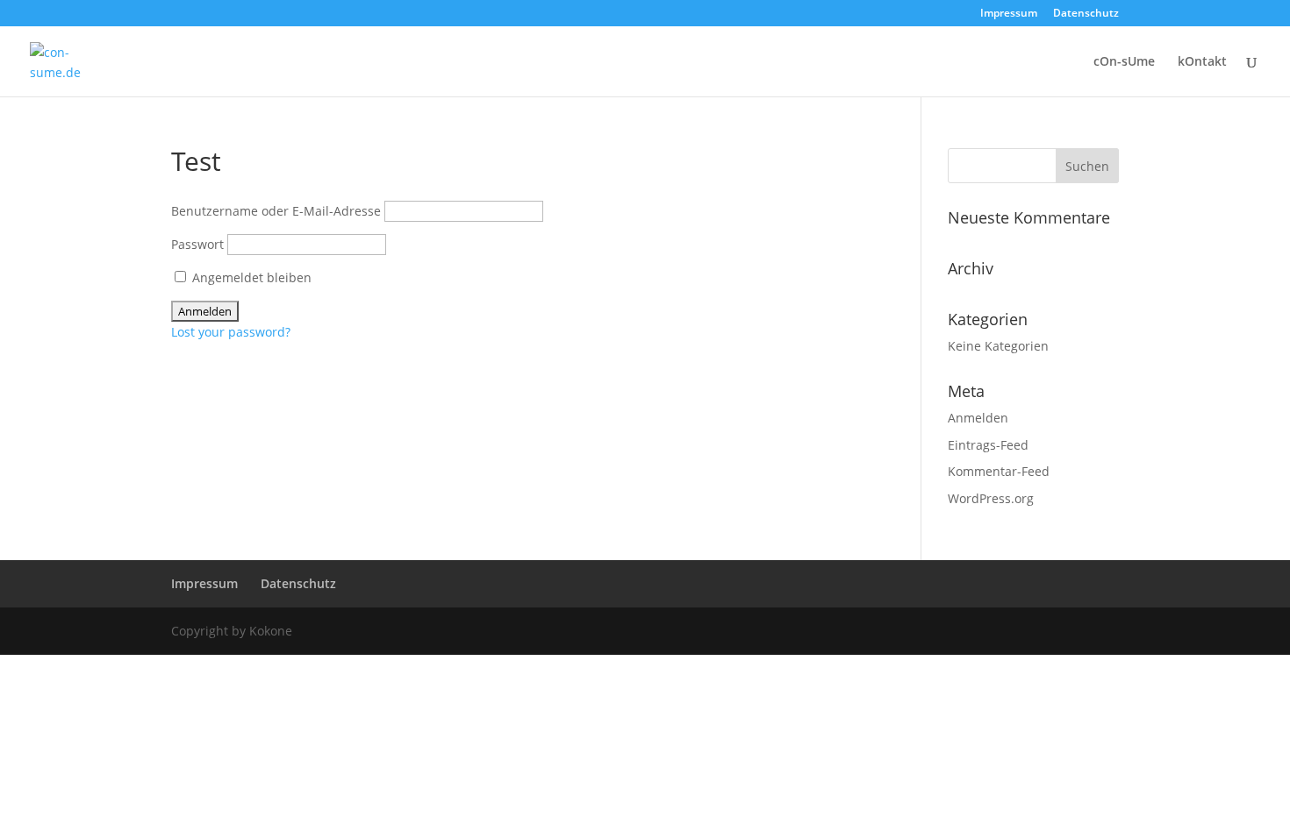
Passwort (197, 244)
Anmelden (978, 417)
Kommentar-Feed (999, 471)
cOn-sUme (1124, 62)
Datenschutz (1086, 14)
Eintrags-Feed (988, 445)
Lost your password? (230, 331)
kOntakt (1202, 62)
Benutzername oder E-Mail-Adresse (276, 210)
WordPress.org (991, 498)
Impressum (1008, 14)
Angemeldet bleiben (250, 277)
